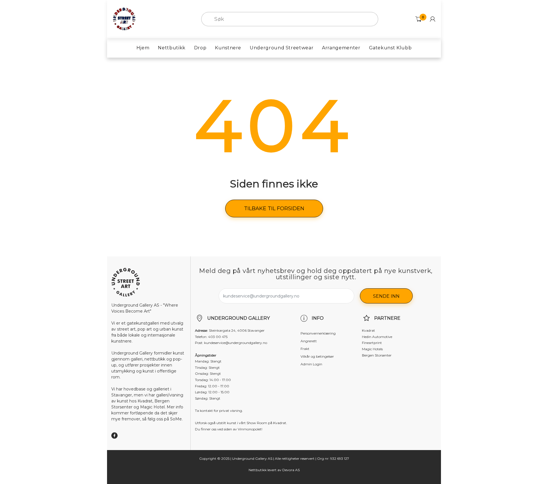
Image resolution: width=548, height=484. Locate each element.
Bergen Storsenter (377, 355)
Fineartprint (372, 343)
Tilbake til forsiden (274, 208)
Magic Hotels (372, 349)
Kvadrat (368, 330)
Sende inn (386, 296)
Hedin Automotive (377, 337)
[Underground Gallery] (124, 18)
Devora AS (291, 470)
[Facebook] (114, 435)
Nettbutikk (258, 470)
